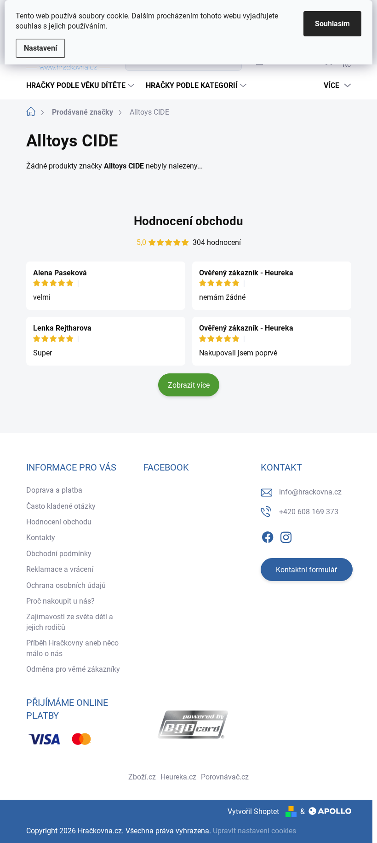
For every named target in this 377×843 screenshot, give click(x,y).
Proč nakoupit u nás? (60, 601)
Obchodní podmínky (58, 553)
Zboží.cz (142, 777)
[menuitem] (81, 85)
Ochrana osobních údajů (66, 585)
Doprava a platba (54, 490)
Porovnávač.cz (225, 777)
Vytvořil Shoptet (253, 811)
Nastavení (40, 48)
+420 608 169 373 (308, 511)
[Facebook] (267, 535)
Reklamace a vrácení (59, 569)
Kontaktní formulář (306, 569)
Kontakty (40, 537)
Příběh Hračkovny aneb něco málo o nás (72, 648)
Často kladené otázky (61, 506)
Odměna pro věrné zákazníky (73, 669)
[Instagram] (286, 535)
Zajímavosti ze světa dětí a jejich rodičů (69, 621)
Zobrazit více (189, 385)
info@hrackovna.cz (310, 492)
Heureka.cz (178, 777)
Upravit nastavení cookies (254, 830)
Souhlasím (332, 23)
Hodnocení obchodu (188, 221)
